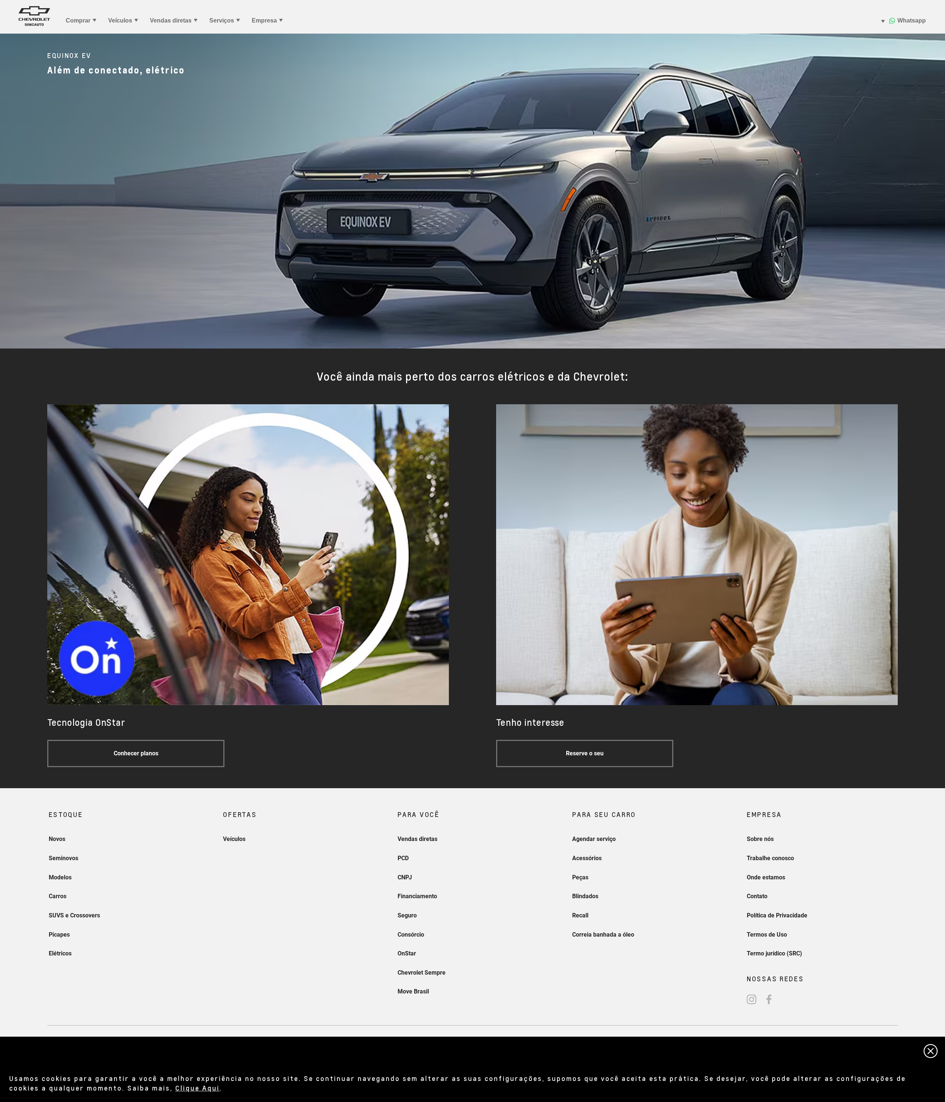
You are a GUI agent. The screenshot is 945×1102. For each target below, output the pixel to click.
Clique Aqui (197, 1088)
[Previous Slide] (9, 191)
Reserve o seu (585, 753)
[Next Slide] (936, 191)
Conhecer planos (136, 753)
